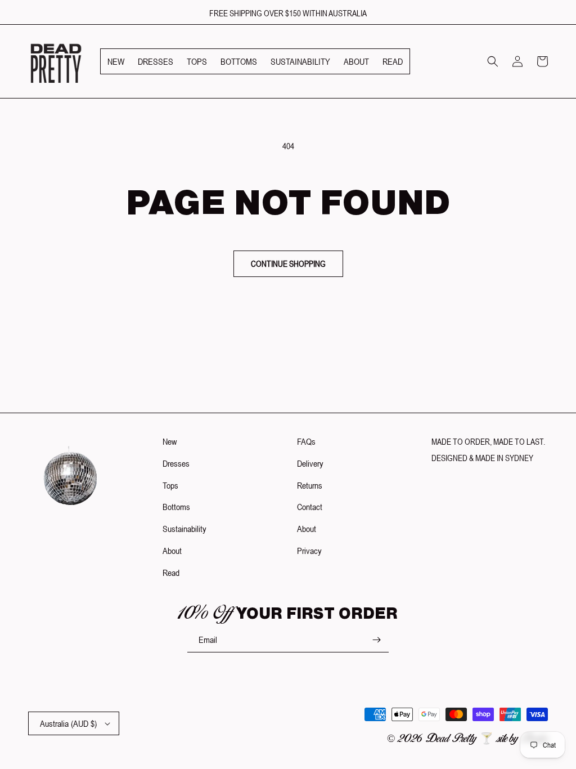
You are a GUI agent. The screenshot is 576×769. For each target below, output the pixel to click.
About (172, 551)
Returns (309, 485)
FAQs (306, 441)
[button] (492, 61)
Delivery (310, 463)
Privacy (309, 551)
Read (171, 572)
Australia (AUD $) (68, 723)
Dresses (176, 463)
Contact (309, 507)
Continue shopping (288, 264)
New (170, 441)
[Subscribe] (376, 640)
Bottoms (176, 507)
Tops (170, 485)
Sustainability (184, 529)
